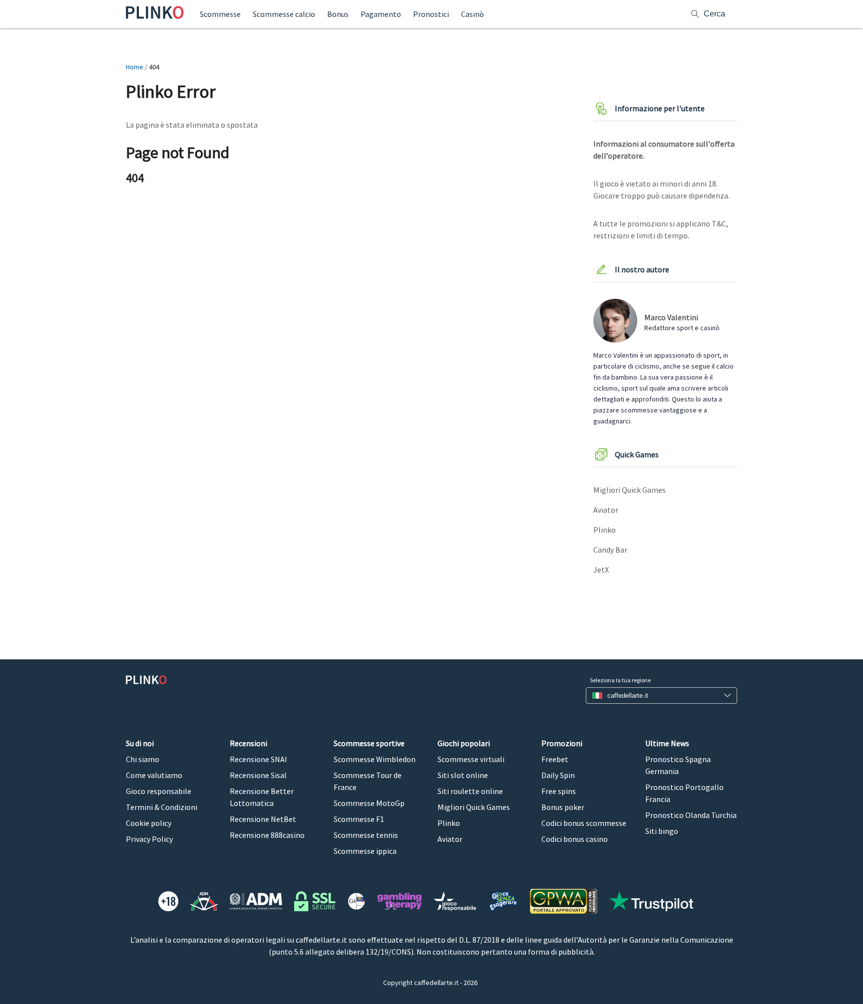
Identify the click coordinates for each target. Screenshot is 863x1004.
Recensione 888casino (267, 835)
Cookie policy (148, 823)
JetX (601, 570)
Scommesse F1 (359, 819)
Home (134, 66)
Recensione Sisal (258, 775)
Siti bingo (661, 831)
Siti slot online (462, 775)
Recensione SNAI (258, 759)
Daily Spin (558, 775)
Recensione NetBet (263, 819)
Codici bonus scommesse (583, 823)
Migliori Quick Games (629, 490)
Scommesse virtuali (470, 759)
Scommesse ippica (365, 851)
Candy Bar (610, 550)
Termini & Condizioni (161, 807)
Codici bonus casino (574, 839)
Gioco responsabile (158, 791)
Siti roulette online (470, 791)
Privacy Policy (149, 839)
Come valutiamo (154, 775)
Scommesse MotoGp (369, 803)
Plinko (604, 530)
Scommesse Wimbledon (375, 759)
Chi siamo (142, 759)
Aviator (605, 510)
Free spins (558, 791)
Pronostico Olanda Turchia (691, 815)
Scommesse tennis (366, 835)
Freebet (554, 759)
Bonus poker (562, 807)
